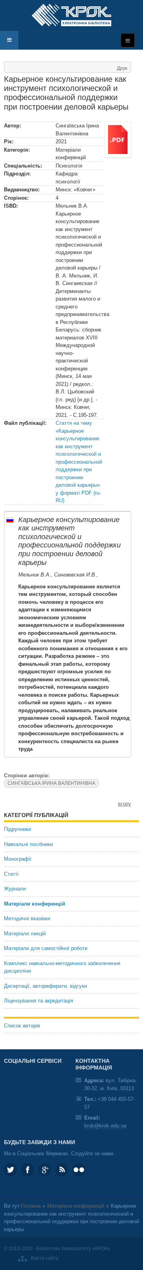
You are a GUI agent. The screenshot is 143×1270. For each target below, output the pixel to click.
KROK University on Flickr (78, 1169)
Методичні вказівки (27, 918)
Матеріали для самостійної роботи (45, 948)
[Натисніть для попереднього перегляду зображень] (117, 139)
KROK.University (27, 1169)
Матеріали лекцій (25, 934)
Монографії (17, 859)
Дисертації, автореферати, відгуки (45, 986)
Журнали (15, 889)
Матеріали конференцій (34, 904)
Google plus (44, 1169)
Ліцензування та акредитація (38, 1001)
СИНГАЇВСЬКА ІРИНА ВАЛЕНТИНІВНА (51, 783)
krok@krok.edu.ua (105, 1126)
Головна (31, 1206)
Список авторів (22, 1026)
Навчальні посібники (28, 844)
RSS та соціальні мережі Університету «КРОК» (61, 1169)
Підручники (17, 829)
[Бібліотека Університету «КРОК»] (71, 15)
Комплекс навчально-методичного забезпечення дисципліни (62, 967)
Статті (11, 874)
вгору (124, 804)
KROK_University (10, 1169)
